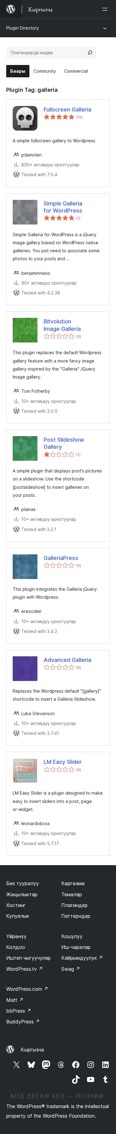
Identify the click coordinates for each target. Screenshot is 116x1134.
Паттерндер (75, 916)
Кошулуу (72, 936)
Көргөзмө (73, 883)
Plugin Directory (22, 27)
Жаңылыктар (21, 894)
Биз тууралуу (22, 883)
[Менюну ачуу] (106, 9)
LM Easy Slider (63, 762)
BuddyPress (23, 1022)
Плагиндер (74, 905)
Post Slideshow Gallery (64, 443)
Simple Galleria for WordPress (63, 207)
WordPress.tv (24, 969)
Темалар (71, 894)
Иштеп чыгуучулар (28, 958)
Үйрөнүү (16, 936)
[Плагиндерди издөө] (90, 53)
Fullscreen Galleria (67, 109)
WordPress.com (27, 989)
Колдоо (15, 947)
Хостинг (16, 905)
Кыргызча (32, 1050)
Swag (70, 969)
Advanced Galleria (67, 660)
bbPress (18, 1011)
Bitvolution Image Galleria (62, 325)
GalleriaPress (61, 558)
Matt (15, 1000)
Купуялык (17, 916)
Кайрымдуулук (82, 958)
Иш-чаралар (76, 947)
